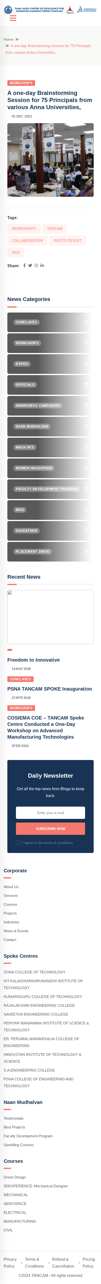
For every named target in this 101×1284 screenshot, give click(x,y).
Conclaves (20, 679)
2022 (16, 252)
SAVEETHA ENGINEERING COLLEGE (36, 1014)
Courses (10, 904)
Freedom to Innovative (33, 660)
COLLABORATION (27, 240)
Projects (10, 913)
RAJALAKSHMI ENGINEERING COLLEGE (39, 1005)
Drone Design (15, 1177)
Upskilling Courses (19, 1145)
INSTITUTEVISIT (68, 240)
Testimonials (14, 1118)
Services (11, 895)
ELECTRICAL (15, 1212)
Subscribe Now (50, 829)
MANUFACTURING (20, 1221)
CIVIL (8, 1230)
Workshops (21, 83)
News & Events (16, 931)
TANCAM (55, 228)
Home (8, 39)
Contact (10, 940)
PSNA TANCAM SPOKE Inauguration (49, 689)
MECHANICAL (16, 1195)
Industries (11, 922)
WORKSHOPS (24, 228)
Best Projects (14, 1127)
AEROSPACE (15, 1204)
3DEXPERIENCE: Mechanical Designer (36, 1186)
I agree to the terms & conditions (47, 843)
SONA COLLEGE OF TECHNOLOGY (34, 972)
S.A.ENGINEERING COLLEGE (29, 1070)
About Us (11, 887)
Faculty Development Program (28, 1136)
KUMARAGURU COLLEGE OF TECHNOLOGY (43, 997)
